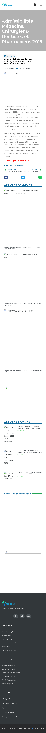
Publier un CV (7, 635)
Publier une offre (8, 665)
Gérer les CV (7, 639)
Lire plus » (20, 430)
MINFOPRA (9, 166)
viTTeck (40, 728)
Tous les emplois (8, 632)
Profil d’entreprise (9, 680)
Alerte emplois (7, 646)
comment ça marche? (10, 703)
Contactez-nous (8, 712)
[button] (6, 177)
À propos (5, 708)
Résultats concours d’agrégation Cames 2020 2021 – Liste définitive (22, 248)
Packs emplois (7, 684)
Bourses (9, 56)
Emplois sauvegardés (10, 650)
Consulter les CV (8, 676)
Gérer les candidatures (11, 673)
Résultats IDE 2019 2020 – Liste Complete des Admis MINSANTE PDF (22, 304)
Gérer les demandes (10, 643)
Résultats (20, 166)
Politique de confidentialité (13, 717)
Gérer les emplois (9, 669)
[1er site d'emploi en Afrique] (12, 5)
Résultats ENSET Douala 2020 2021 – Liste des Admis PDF (23, 370)
